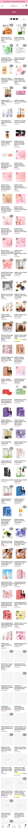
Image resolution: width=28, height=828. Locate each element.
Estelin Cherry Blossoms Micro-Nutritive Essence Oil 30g (20, 187)
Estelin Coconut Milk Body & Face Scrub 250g (7, 295)
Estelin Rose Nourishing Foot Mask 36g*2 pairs (6, 707)
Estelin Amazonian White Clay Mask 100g (19, 59)
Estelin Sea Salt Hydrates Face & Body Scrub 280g (6, 748)
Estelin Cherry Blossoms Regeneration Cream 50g (20, 253)
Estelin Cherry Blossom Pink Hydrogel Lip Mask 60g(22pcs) (6, 165)
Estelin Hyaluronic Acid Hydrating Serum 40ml (19, 500)
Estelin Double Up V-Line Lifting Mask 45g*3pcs (20, 380)
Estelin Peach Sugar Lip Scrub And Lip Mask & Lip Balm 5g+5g (7, 666)
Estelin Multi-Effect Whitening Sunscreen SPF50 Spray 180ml (7, 583)
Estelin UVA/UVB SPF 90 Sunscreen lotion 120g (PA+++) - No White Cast (7, 793)
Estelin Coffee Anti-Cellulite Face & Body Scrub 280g (20, 295)
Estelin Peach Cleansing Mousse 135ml (6, 645)
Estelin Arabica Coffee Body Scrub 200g (6, 102)
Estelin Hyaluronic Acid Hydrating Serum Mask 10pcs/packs (6, 522)
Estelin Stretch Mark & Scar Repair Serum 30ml (20, 748)
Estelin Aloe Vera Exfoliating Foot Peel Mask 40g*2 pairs (7, 59)
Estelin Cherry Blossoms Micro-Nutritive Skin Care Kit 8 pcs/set (6, 231)
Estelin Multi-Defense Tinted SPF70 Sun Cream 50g (20, 563)
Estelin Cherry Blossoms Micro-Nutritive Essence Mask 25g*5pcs (6, 187)
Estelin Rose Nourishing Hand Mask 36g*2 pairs (19, 707)
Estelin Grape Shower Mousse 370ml (20, 442)
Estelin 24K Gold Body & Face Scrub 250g (6, 39)
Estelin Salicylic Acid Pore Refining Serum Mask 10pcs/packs (20, 728)
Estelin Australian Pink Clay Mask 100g (20, 101)
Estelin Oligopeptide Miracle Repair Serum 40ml (20, 604)
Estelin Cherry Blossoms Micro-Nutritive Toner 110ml (20, 230)
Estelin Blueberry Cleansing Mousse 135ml (6, 122)
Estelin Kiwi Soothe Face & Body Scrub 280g (6, 543)
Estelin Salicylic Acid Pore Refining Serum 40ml (7, 728)
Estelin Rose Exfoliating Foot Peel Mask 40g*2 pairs (20, 687)
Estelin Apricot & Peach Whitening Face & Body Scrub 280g (19, 81)
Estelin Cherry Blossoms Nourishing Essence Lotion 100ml (7, 252)
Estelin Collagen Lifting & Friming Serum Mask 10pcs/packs (19, 359)
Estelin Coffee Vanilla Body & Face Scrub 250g (20, 336)
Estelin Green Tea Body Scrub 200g (6, 461)
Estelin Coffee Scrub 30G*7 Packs (20, 315)
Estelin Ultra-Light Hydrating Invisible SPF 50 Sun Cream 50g (6, 770)
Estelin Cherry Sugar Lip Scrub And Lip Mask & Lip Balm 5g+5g (7, 275)
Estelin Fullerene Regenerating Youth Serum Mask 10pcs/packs (20, 422)
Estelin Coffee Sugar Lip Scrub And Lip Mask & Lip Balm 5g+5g (7, 337)
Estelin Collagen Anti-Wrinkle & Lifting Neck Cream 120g (7, 358)
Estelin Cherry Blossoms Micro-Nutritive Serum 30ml (20, 208)
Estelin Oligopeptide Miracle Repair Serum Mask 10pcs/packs (7, 624)
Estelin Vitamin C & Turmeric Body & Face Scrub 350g (19, 792)
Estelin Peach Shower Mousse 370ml (20, 644)
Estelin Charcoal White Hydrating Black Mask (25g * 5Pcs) (19, 143)
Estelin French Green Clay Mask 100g (20, 400)
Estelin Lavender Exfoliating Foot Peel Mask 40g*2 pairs (20, 543)
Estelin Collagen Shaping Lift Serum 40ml (6, 380)
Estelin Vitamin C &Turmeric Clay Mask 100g (6, 814)
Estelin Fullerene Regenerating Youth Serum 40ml (7, 421)
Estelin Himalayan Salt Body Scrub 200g (6, 500)
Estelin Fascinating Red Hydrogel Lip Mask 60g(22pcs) (6, 401)
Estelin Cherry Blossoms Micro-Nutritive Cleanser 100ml (19, 165)
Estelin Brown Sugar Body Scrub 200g (20, 121)
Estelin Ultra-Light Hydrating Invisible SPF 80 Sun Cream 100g (19, 770)
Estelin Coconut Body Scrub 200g (20, 273)
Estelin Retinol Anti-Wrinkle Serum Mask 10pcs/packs (7, 687)
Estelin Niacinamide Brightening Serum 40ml (20, 583)
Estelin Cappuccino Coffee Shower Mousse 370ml (6, 142)
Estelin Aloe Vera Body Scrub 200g (19, 38)
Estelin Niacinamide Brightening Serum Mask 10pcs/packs (6, 604)
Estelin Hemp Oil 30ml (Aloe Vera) (20, 480)
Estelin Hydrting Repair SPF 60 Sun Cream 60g (19, 521)
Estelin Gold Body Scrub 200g (6, 442)
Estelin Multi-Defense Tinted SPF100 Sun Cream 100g (7, 563)
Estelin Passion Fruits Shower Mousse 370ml (20, 624)
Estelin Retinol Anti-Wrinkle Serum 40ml (20, 664)
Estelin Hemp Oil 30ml (7, 480)
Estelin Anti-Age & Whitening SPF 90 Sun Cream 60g (7, 80)
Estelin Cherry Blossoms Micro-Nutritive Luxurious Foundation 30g (6, 209)
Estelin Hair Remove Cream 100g (20, 461)
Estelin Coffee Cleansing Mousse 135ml (6, 316)
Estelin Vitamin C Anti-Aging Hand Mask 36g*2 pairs (19, 814)
